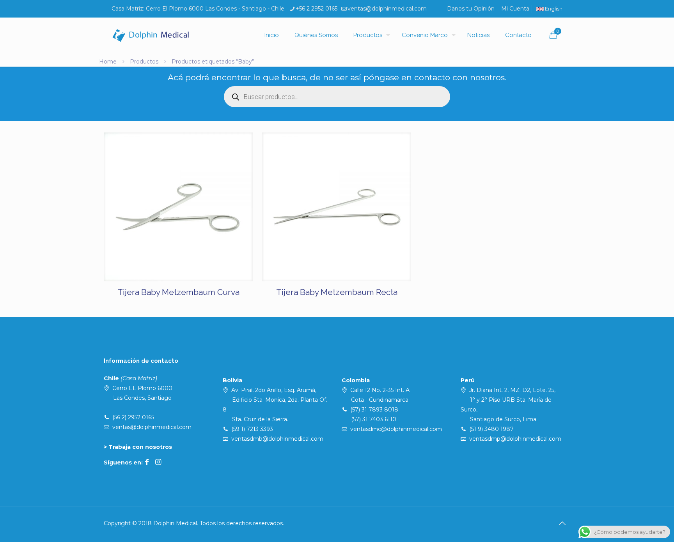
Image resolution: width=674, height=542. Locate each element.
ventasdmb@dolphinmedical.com (277, 438)
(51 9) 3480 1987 (491, 429)
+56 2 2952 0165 (316, 8)
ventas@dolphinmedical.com (387, 8)
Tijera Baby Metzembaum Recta (336, 292)
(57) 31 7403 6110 (373, 419)
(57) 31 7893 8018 (374, 409)
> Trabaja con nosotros (138, 446)
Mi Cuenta (515, 8)
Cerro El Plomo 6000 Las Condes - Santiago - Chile (215, 8)
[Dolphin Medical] (151, 35)
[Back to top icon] (562, 523)
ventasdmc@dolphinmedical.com (396, 429)
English (553, 9)
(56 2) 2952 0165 (133, 417)
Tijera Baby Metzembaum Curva (178, 292)
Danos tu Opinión (471, 8)
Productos (144, 61)
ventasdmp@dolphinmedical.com (515, 438)
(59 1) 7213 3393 (252, 429)
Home (108, 61)
